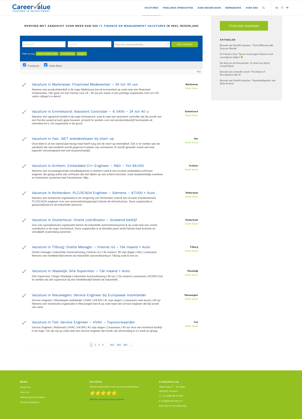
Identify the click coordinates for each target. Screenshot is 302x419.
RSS (199, 71)
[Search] (263, 8)
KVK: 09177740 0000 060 (172, 405)
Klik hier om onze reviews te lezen (106, 399)
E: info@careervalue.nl (170, 400)
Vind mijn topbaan (244, 25)
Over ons (24, 392)
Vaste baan (55, 65)
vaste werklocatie (47, 53)
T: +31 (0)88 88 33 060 (171, 395)
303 (112, 344)
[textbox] (142, 44)
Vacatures (25, 387)
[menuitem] (151, 8)
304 (119, 344)
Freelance (33, 65)
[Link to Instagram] (282, 7)
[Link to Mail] (287, 7)
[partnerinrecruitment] (31, 9)
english (82, 53)
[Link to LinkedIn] (276, 7)
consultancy (67, 53)
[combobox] (142, 44)
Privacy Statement (29, 402)
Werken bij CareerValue (32, 397)
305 (125, 344)
